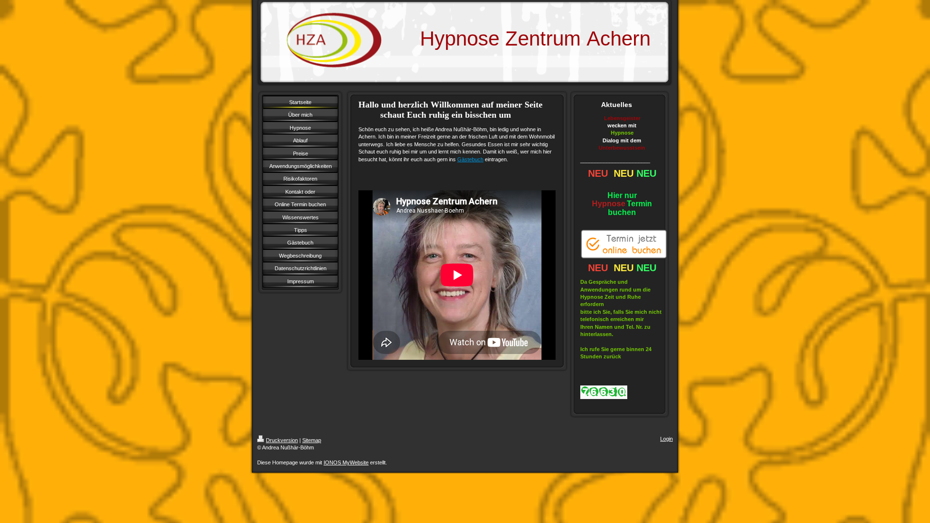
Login (666, 439)
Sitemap (311, 440)
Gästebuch (470, 159)
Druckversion (282, 440)
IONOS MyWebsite (346, 462)
